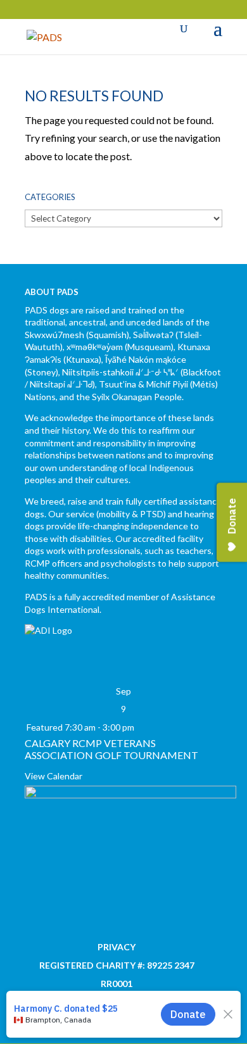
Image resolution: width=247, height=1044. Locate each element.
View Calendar (53, 775)
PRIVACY (117, 946)
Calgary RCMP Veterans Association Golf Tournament (111, 749)
